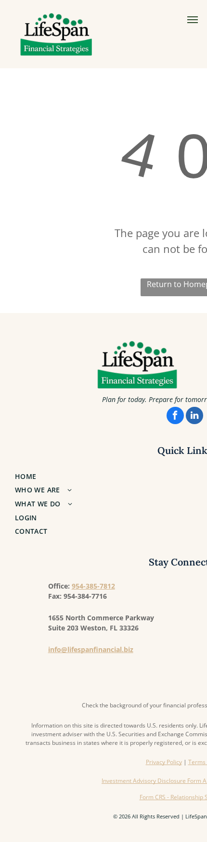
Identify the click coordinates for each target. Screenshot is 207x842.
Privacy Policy (164, 762)
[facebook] (175, 417)
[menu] (192, 19)
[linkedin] (194, 417)
